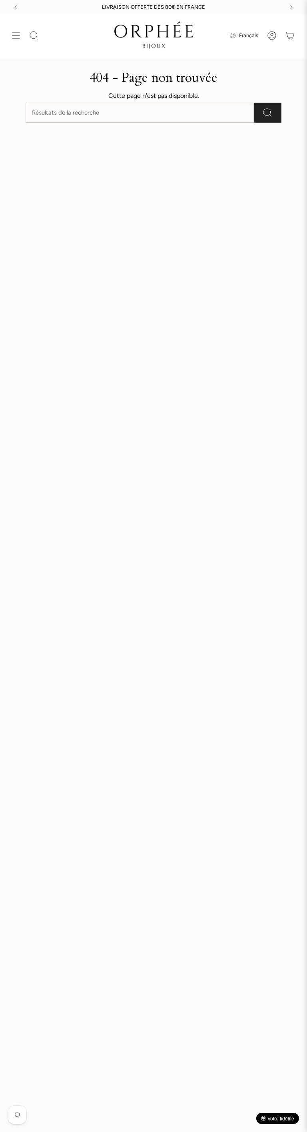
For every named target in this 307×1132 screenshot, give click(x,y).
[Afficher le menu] (16, 35)
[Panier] (290, 35)
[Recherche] (267, 113)
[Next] (291, 7)
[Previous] (15, 7)
